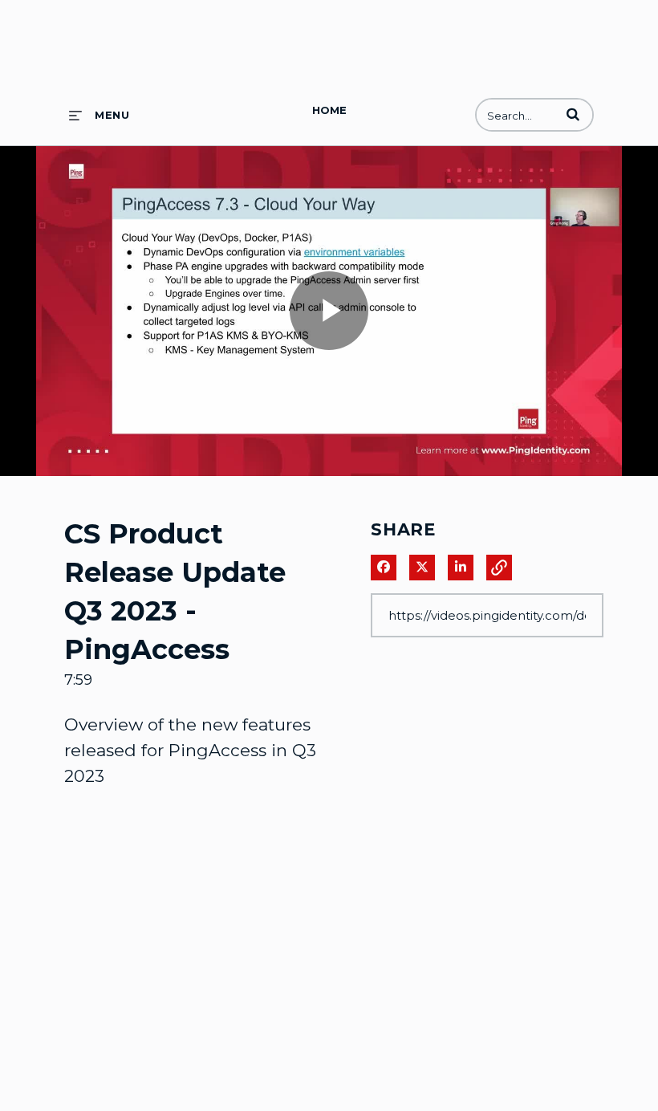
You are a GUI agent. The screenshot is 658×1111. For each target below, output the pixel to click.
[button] (572, 114)
